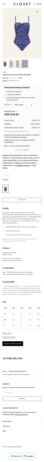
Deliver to (7, 105)
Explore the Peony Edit (12, 344)
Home (4, 371)
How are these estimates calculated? (17, 146)
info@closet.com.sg (21, 414)
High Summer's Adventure (17, 371)
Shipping (4, 80)
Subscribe (22, 398)
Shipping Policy (22, 165)
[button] (3, 4)
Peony (4, 72)
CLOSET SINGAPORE (14, 447)
